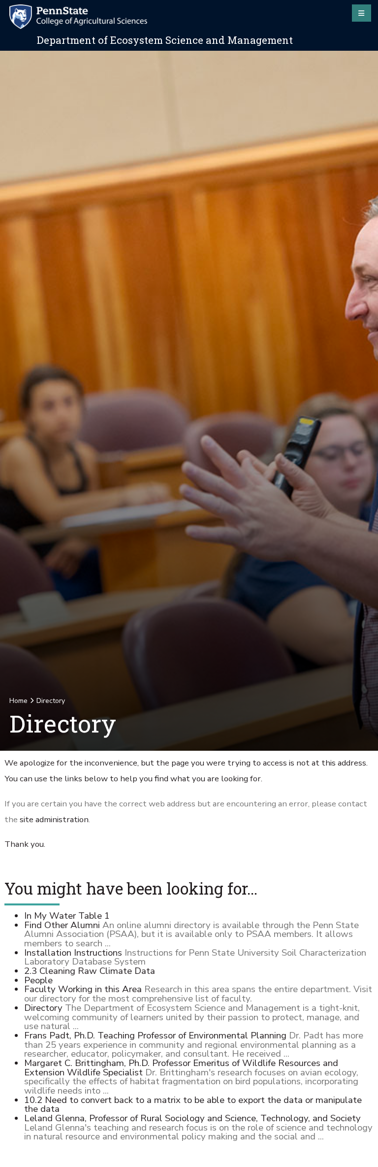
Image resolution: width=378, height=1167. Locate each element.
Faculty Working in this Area (83, 989)
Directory (43, 1007)
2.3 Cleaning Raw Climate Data (89, 971)
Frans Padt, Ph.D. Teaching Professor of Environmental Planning (155, 1035)
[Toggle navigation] (361, 12)
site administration (54, 819)
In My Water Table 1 (67, 915)
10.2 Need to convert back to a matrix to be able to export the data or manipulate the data (193, 1105)
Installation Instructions (73, 952)
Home (18, 700)
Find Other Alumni (62, 925)
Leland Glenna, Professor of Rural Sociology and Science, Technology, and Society (192, 1118)
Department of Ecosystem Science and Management (165, 40)
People (38, 980)
